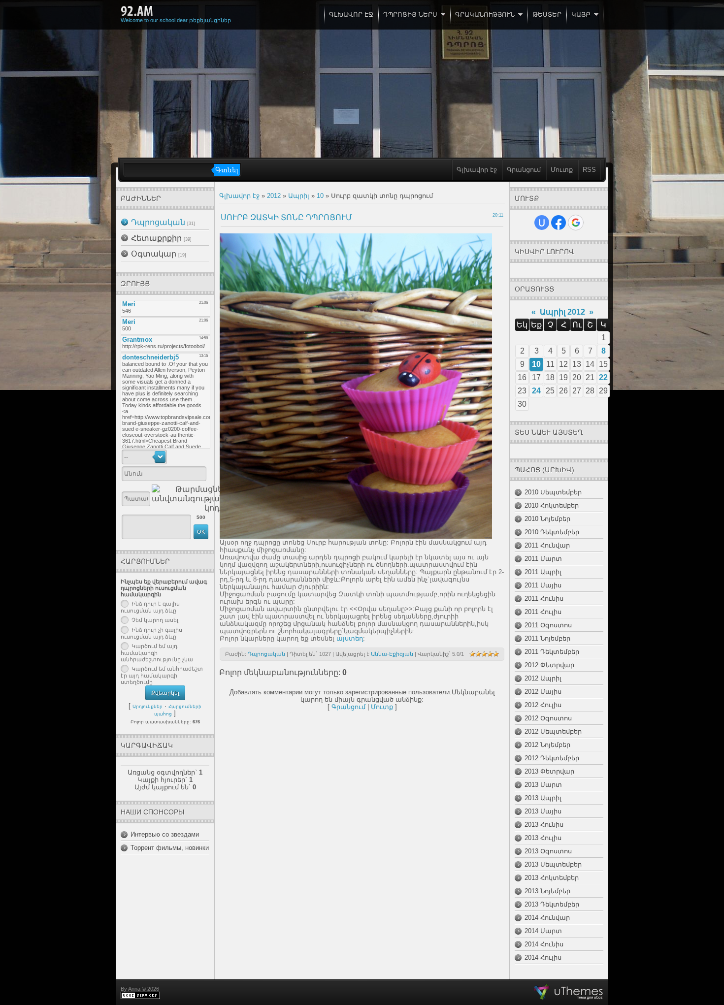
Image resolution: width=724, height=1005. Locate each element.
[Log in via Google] (576, 222)
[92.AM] (137, 11)
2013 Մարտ (543, 784)
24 (536, 391)
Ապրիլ (298, 195)
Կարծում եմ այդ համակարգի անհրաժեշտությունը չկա (157, 653)
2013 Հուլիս (543, 838)
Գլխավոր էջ (477, 169)
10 (320, 195)
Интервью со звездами (165, 834)
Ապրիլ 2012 (562, 312)
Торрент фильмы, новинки (170, 847)
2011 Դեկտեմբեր (552, 651)
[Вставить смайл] (205, 457)
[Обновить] (195, 457)
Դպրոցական (158, 222)
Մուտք (562, 169)
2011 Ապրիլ (543, 572)
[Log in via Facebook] (558, 222)
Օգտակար (153, 254)
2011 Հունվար (547, 545)
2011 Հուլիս (543, 612)
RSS (589, 169)
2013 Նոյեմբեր (547, 891)
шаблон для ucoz (568, 992)
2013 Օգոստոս (548, 851)
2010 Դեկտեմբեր (552, 532)
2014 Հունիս (544, 944)
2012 (274, 195)
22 (603, 377)
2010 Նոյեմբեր (547, 518)
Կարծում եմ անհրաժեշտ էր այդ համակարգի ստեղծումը (162, 675)
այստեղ (349, 638)
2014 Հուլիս (543, 957)
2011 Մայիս (543, 585)
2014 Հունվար (547, 917)
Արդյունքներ (147, 706)
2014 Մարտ (543, 931)
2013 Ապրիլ (543, 798)
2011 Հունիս (544, 598)
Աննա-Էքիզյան (392, 654)
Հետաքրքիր (156, 238)
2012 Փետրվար (549, 665)
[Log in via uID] (541, 222)
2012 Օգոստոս (548, 718)
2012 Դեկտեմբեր (552, 758)
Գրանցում (524, 169)
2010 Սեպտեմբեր (553, 492)
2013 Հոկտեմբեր (552, 877)
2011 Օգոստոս (548, 625)
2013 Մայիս (543, 811)
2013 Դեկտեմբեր (552, 904)
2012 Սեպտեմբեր (553, 731)
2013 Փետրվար (549, 771)
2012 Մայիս (543, 691)
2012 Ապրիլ (543, 678)
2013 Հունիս (544, 824)
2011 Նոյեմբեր (547, 638)
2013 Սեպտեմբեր (553, 864)
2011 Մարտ (543, 558)
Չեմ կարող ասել (155, 620)
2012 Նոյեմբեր (547, 744)
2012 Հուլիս (543, 705)
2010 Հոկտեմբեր (552, 505)
